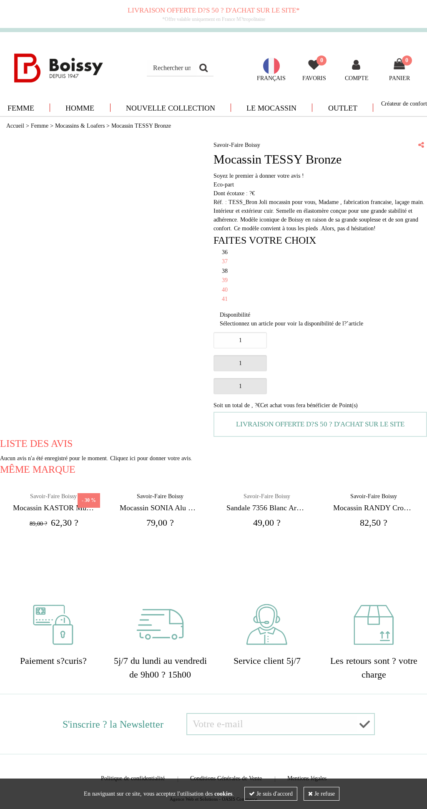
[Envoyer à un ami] (421, 145)
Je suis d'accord (274, 794)
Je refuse (324, 794)
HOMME (79, 108)
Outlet (342, 108)
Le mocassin (271, 108)
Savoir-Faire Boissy (267, 496)
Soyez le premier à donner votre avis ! (259, 176)
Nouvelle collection (170, 108)
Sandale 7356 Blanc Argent (266, 508)
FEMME (21, 108)
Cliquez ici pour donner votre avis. (151, 458)
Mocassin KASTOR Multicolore (53, 508)
